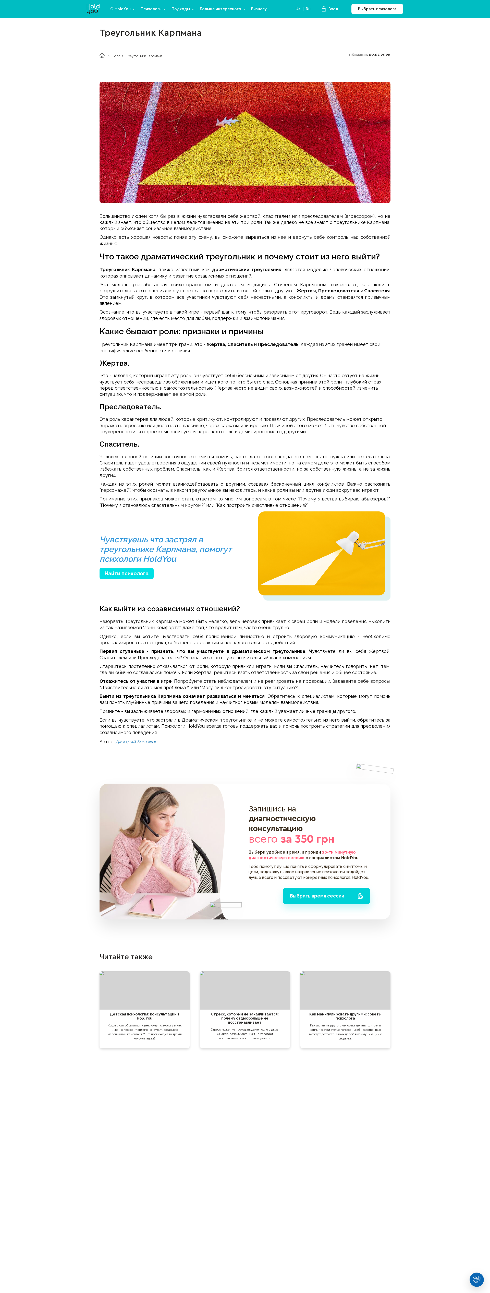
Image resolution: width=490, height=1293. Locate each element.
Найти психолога (127, 573)
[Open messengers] (477, 1280)
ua (298, 9)
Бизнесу (259, 9)
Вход (333, 9)
